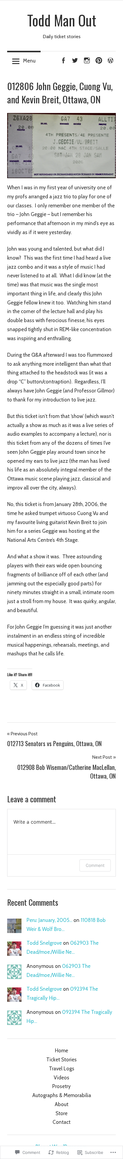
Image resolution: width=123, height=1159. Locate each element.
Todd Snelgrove (44, 943)
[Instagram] (87, 59)
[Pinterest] (98, 59)
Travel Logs (61, 1069)
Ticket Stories (61, 1060)
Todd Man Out (61, 20)
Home (61, 1051)
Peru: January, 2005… (49, 920)
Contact (61, 1122)
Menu (29, 61)
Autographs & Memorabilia (61, 1095)
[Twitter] (75, 59)
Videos (61, 1078)
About (61, 1104)
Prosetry (61, 1086)
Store (61, 1113)
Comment (95, 865)
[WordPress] (110, 59)
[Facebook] (63, 59)
